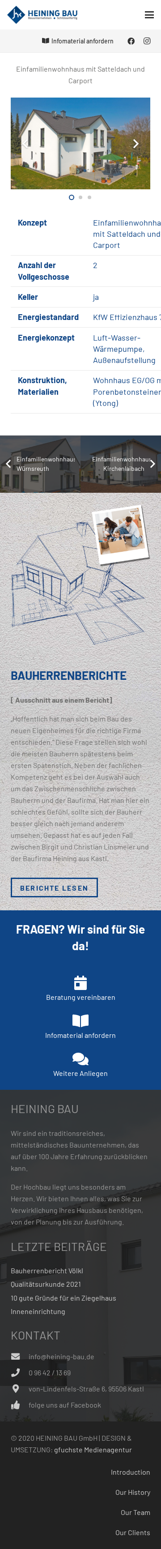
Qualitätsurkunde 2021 (46, 1284)
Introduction (130, 1472)
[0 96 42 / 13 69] (20, 1372)
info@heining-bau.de (61, 1356)
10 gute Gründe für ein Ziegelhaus (63, 1297)
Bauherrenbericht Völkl (47, 1270)
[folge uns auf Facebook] (20, 1404)
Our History (132, 1492)
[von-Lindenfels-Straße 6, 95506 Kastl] (20, 1388)
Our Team (135, 1512)
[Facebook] (131, 41)
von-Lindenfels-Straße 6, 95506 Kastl (86, 1388)
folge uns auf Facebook (65, 1404)
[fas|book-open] (80, 1021)
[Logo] (42, 15)
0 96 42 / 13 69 (50, 1372)
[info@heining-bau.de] (20, 1356)
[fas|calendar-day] (80, 983)
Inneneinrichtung (38, 1311)
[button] (149, 14)
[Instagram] (147, 41)
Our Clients (132, 1532)
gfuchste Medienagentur (93, 1449)
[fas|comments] (80, 1059)
